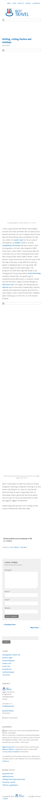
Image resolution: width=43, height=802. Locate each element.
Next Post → (36, 627)
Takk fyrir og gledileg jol (10, 785)
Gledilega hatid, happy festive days (13, 779)
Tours (14, 3)
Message (8, 570)
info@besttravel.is (8, 706)
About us (21, 3)
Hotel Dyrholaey (34, 273)
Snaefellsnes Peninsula (11, 245)
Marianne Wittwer (8, 711)
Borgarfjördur (7, 669)
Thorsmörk (6, 675)
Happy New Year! (7, 773)
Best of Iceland (14, 752)
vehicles (5, 287)
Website (7, 608)
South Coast (18, 240)
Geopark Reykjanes (8, 660)
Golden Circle (20, 243)
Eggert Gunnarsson (8, 747)
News (9, 3)
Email (7, 600)
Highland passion (8, 776)
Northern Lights (7, 658)
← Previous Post (9, 624)
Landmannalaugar (8, 672)
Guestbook (36, 3)
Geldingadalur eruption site (11, 655)
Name (7, 591)
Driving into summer (8, 782)
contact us (5, 761)
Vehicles (28, 3)
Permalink (23, 547)
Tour (11, 547)
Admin (5, 798)
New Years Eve (8, 285)
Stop (38, 23)
